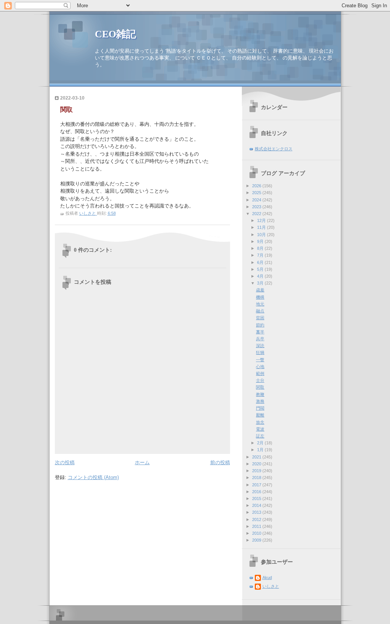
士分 (260, 380)
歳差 (260, 290)
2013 (257, 512)
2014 (257, 505)
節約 (260, 325)
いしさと (270, 586)
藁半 (260, 332)
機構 (260, 297)
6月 (261, 262)
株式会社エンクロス (273, 148)
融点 (260, 311)
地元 (260, 304)
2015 (257, 498)
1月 (261, 449)
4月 (261, 276)
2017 (257, 484)
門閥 (260, 408)
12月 (262, 220)
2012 (257, 519)
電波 (260, 429)
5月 (261, 269)
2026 (257, 185)
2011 (257, 526)
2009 (257, 540)
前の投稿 (220, 462)
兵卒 (260, 338)
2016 (257, 491)
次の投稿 (65, 462)
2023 (257, 206)
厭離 (260, 415)
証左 (260, 436)
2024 (257, 200)
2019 (257, 470)
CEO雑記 (115, 34)
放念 (260, 422)
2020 (257, 464)
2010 (257, 533)
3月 (261, 283)
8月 (261, 248)
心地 (260, 366)
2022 (257, 213)
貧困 (260, 317)
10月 (262, 234)
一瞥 (260, 359)
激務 (260, 401)
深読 (260, 345)
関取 (260, 387)
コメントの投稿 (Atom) (93, 477)
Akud (267, 577)
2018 (257, 477)
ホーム (142, 462)
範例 (260, 373)
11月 (262, 227)
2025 (257, 192)
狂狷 (260, 352)
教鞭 (260, 394)
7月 (261, 255)
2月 (261, 443)
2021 (257, 457)
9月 (261, 241)
